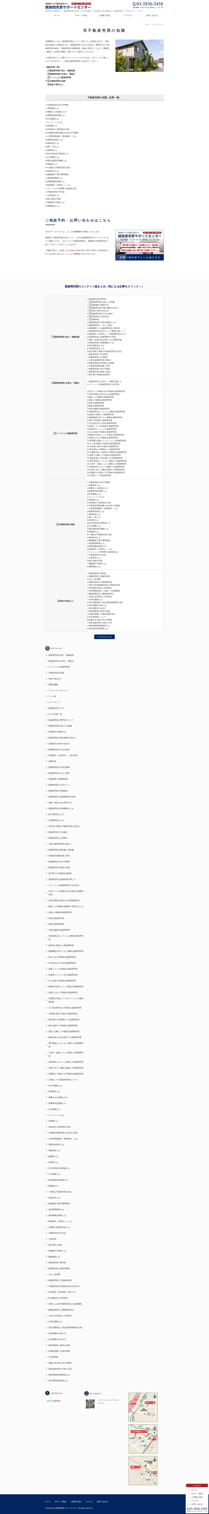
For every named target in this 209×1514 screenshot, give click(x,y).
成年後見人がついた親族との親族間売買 (106, 466)
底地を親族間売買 (96, 403)
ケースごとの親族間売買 (59, 667)
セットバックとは (55, 122)
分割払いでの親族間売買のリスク (63, 1079)
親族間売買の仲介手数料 (99, 368)
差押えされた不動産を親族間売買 (103, 437)
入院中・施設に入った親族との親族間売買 (108, 464)
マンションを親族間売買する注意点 (104, 384)
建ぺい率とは (53, 146)
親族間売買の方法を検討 (59, 749)
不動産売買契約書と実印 (99, 366)
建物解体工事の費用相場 (58, 174)
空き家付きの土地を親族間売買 (102, 423)
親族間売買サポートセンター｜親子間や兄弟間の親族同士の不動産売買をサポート (68, 5)
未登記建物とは (95, 599)
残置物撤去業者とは (56, 181)
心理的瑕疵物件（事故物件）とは (61, 136)
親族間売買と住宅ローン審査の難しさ (105, 381)
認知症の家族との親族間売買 (101, 414)
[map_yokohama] (143, 1452)
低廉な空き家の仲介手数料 (100, 620)
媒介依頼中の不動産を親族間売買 (63, 1025)
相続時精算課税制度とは (99, 625)
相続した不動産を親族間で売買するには (66, 906)
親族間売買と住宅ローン (59, 785)
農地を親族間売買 (96, 405)
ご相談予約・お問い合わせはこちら (78, 220)
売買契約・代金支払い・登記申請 (63, 755)
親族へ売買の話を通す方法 (60, 802)
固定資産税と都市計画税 (99, 611)
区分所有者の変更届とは (58, 153)
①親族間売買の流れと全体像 (102, 302)
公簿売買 (52, 1239)
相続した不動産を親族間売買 (101, 397)
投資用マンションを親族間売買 (102, 429)
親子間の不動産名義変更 (99, 374)
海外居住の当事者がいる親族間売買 (104, 449)
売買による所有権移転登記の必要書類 (65, 1304)
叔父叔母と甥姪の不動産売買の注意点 (105, 351)
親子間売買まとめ (96, 345)
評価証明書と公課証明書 (59, 1351)
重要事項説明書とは (56, 115)
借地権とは (52, 125)
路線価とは (52, 164)
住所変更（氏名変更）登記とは (62, 1292)
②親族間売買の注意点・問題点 (61, 74)
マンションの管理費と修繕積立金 (61, 188)
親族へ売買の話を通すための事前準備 (105, 339)
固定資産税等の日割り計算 (100, 622)
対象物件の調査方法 (57, 732)
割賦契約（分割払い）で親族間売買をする (107, 334)
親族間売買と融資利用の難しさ (62, 879)
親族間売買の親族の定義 (99, 371)
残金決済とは (53, 171)
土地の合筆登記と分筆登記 (100, 596)
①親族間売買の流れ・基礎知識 (61, 70)
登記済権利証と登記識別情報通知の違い (106, 602)
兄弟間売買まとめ (96, 348)
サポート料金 (81, 15)
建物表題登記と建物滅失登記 (101, 593)
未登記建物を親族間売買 (98, 408)
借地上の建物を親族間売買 (100, 400)
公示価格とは (53, 157)
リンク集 (52, 696)
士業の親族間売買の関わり (100, 360)
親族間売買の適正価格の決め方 (62, 737)
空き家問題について (97, 617)
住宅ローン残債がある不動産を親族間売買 (106, 391)
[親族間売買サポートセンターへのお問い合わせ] (139, 261)
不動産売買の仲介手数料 (57, 105)
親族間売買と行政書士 (98, 357)
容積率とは (52, 150)
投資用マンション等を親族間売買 (63, 975)
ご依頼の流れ (104, 15)
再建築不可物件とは (56, 202)
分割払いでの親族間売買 (100, 475)
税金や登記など (55, 678)
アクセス (128, 15)
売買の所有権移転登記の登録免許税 (104, 585)
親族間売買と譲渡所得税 (99, 576)
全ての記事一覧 (55, 714)
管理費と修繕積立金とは (59, 1227)
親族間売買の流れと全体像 (60, 726)
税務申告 (52, 761)
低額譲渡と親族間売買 (58, 779)
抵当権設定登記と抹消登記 (100, 588)
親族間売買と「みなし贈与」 (101, 325)
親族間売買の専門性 (97, 299)
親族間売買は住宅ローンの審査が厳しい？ (107, 331)
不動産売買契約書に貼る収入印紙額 (62, 132)
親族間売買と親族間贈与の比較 (102, 337)
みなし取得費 (95, 579)
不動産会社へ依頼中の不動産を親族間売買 (108, 452)
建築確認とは (53, 206)
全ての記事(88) (54, 1401)
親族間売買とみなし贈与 (59, 773)
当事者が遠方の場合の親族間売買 (104, 446)
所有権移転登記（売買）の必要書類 (104, 591)
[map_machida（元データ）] (143, 1484)
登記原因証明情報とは (98, 628)
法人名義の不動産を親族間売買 (102, 432)
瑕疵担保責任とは (55, 139)
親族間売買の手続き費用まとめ (102, 322)
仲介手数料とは (55, 1085)
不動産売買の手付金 (56, 192)
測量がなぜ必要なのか (57, 112)
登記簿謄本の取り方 (97, 605)
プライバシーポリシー (58, 690)
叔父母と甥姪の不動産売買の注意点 (64, 826)
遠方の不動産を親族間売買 (100, 420)
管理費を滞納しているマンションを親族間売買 (66, 1000)
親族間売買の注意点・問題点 (61, 661)
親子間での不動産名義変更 (60, 873)
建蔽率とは (53, 1156)
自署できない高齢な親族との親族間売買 (107, 469)
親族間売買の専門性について (61, 720)
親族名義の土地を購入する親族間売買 (106, 458)
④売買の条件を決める (99, 310)
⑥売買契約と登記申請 (99, 316)
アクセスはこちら (104, 637)
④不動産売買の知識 (56, 81)
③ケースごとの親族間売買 (59, 77)
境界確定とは (53, 108)
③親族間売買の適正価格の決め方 (104, 308)
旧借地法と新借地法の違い (59, 129)
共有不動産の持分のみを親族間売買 (104, 394)
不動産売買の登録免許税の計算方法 (64, 1286)
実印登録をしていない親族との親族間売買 (108, 461)
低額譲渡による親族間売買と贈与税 (104, 328)
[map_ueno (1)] (143, 1420)
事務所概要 (53, 684)
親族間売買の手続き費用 (59, 767)
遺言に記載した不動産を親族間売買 (105, 455)
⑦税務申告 (94, 319)
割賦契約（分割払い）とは (59, 185)
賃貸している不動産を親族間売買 (103, 426)
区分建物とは (53, 119)
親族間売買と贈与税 (97, 573)
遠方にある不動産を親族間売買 (62, 957)
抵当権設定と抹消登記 (58, 1298)
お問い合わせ (152, 15)
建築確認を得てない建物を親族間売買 (105, 417)
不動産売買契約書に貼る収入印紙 (63, 1133)
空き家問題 (53, 1357)
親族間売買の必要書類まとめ (101, 342)
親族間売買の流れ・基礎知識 (61, 655)
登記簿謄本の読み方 (97, 608)
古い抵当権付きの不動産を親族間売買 (65, 1007)
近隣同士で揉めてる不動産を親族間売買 (66, 1073)
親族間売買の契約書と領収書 (101, 363)
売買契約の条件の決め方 (59, 743)
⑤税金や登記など (55, 84)
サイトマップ (54, 702)
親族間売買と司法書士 (98, 354)
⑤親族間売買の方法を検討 (101, 313)
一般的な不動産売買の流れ (59, 167)
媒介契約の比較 (54, 199)
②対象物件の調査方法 (99, 305)
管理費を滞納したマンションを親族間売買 (107, 440)
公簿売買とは (53, 195)
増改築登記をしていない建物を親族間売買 (107, 411)
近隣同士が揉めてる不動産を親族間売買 (107, 472)
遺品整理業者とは (55, 178)
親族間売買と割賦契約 (58, 791)
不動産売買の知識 (56, 673)
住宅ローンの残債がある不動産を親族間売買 (66, 893)
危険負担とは (53, 143)
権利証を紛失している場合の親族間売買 (106, 435)
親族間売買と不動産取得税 (100, 582)
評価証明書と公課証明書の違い (102, 614)
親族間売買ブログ (56, 708)
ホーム (57, 15)
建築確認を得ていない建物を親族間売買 (66, 951)
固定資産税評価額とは (57, 160)
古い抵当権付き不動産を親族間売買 (104, 443)
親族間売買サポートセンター (67, 1508)
